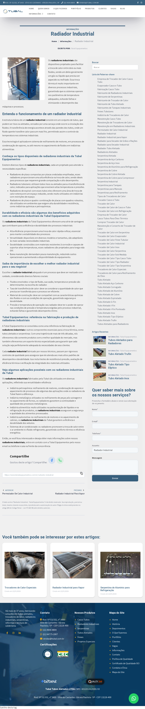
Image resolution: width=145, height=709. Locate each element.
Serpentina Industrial (107, 181)
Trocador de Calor (106, 203)
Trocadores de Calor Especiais (111, 269)
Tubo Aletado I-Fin (106, 305)
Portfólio (76, 8)
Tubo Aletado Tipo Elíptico (110, 316)
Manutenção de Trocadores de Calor (114, 122)
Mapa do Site (118, 672)
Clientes (102, 8)
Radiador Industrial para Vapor (112, 137)
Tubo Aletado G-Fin (106, 301)
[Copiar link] (82, 473)
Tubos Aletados (84, 632)
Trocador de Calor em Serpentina (113, 232)
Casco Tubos (83, 619)
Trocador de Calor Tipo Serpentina (114, 265)
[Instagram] (141, 2)
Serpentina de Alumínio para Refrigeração (117, 166)
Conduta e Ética (119, 667)
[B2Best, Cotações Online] (49, 682)
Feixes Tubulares (105, 111)
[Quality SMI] (95, 681)
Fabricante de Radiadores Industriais (115, 93)
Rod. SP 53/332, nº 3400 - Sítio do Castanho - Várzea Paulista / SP (32, 2)
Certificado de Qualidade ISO (125, 663)
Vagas (113, 8)
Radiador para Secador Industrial (113, 144)
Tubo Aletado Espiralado (109, 298)
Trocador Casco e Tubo (108, 199)
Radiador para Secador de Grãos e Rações (117, 140)
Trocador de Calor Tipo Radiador (113, 262)
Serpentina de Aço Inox (108, 163)
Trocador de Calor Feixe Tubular (112, 239)
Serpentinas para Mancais (109, 188)
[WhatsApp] (60, 460)
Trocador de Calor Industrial (111, 243)
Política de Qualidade (122, 658)
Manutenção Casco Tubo (109, 118)
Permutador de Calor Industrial (112, 129)
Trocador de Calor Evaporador (112, 236)
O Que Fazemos (60, 8)
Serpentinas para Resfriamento (112, 192)
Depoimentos (118, 628)
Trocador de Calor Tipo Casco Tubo (114, 258)
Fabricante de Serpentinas (109, 96)
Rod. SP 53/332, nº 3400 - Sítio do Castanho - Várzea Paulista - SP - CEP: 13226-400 (72, 697)
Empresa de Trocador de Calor (112, 214)
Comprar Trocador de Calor (110, 222)
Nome (95, 409)
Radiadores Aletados (107, 152)
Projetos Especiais (86, 641)
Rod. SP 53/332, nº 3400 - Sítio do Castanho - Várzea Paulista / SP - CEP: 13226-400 (54, 622)
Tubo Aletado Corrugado (109, 287)
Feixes (80, 637)
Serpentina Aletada (106, 155)
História (116, 624)
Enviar (115, 478)
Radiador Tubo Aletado (108, 148)
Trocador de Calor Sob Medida (111, 254)
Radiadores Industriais (88, 624)
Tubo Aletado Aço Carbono (110, 283)
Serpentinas (83, 628)
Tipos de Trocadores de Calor (111, 196)
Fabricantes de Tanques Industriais (114, 107)
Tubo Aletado (103, 279)
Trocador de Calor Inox (108, 247)
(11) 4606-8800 (69, 2)
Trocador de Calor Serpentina (111, 250)
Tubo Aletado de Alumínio (109, 290)
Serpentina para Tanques (109, 185)
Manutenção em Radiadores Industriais (116, 126)
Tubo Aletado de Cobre (108, 294)
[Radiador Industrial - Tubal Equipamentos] (13, 11)
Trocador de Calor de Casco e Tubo (114, 207)
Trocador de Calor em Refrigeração (114, 211)
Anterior (9, 490)
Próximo (78, 490)
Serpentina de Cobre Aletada (111, 174)
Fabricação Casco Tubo (108, 89)
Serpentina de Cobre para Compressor (115, 177)
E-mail (95, 421)
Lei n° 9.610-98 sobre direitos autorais (36, 508)
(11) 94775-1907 (50, 634)
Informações (35, 14)
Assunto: (95, 445)
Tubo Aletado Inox (106, 312)
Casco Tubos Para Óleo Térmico (112, 218)
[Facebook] (138, 2)
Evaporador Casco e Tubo (109, 85)
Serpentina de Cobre (107, 170)
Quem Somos (43, 8)
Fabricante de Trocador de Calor (112, 100)
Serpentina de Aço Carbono (110, 159)
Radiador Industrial (106, 133)
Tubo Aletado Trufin (107, 320)
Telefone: (96, 433)
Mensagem (97, 458)
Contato (51, 14)
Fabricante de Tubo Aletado (110, 104)
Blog (122, 8)
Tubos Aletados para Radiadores (113, 324)
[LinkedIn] (20, 633)
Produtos (89, 8)
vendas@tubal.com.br (89, 2)
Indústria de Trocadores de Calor (113, 115)
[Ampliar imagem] (23, 78)
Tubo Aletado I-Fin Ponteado (111, 309)
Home (31, 8)
